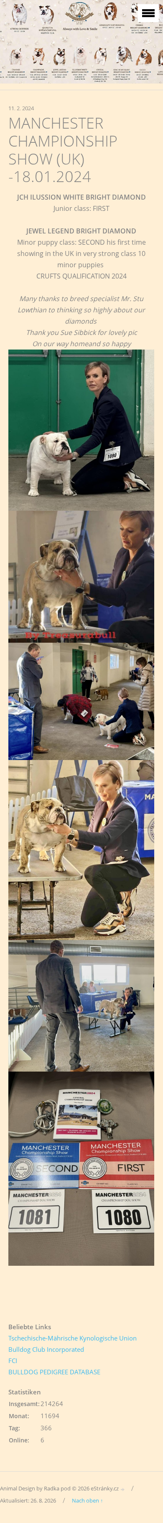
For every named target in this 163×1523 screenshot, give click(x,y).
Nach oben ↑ (87, 1500)
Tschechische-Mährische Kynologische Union (72, 1338)
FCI (12, 1360)
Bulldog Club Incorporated (46, 1349)
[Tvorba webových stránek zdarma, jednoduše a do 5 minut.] (123, 1489)
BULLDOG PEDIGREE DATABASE (54, 1372)
